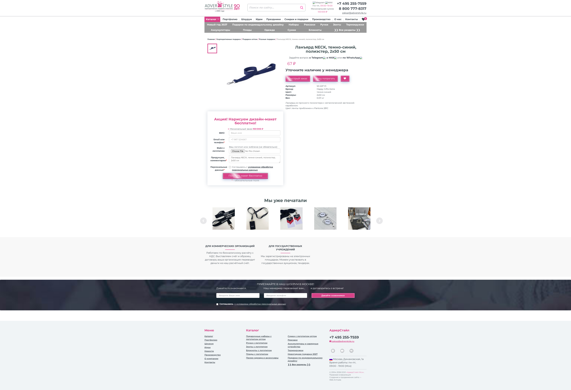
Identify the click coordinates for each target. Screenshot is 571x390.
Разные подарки (267, 39)
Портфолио (230, 19)
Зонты (337, 24)
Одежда (269, 30)
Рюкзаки (309, 24)
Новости (209, 351)
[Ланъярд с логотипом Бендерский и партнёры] (224, 218)
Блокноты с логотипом (259, 350)
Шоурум (246, 19)
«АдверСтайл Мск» (355, 372)
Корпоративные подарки (229, 39)
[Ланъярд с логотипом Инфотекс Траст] (257, 218)
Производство (321, 19)
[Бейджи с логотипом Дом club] (291, 218)
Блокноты (315, 30)
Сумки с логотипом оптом (302, 336)
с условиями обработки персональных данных (260, 304)
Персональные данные (218, 168)
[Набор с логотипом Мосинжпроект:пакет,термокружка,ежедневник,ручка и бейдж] (359, 218)
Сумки (292, 30)
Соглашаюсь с (252, 168)
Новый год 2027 (217, 24)
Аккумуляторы (220, 30)
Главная (211, 39)
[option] (224, 220)
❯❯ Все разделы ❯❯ (347, 30)
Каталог (211, 19)
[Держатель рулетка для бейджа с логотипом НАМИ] (325, 218)
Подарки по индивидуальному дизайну (258, 24)
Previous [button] (203, 220)
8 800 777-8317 (352, 8)
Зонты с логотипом (257, 346)
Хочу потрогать (325, 78)
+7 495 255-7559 (351, 3)
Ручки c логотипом (256, 343)
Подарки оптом (249, 39)
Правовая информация (340, 375)
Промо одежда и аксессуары (262, 358)
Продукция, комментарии (218, 159)
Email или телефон (219, 141)
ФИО (222, 133)
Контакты (351, 19)
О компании (211, 358)
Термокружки (355, 24)
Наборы (294, 24)
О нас (337, 19)
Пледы (247, 30)
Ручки (324, 24)
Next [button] (379, 220)
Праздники (273, 19)
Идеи (259, 19)
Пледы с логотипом (257, 354)
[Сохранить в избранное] (345, 79)
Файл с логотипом (218, 149)
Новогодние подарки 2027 (303, 354)
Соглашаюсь (252, 304)
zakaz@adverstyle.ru (354, 12)
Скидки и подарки (296, 19)
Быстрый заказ (297, 78)
